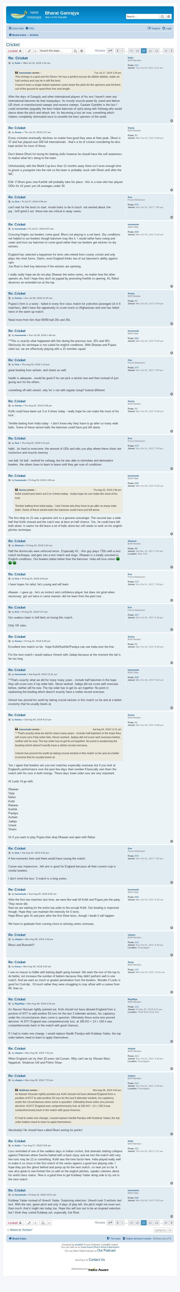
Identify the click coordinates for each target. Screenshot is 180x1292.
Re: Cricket (18, 58)
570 (137, 204)
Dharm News (100, 1247)
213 (137, 942)
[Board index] (26, 14)
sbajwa (131, 935)
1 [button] (122, 51)
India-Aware (87, 1247)
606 (137, 232)
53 (136, 135)
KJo (130, 607)
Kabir (130, 58)
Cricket (13, 44)
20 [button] (137, 51)
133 (137, 1006)
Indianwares (113, 1247)
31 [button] (165, 51)
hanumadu (25, 72)
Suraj (130, 962)
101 (137, 969)
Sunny (131, 128)
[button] (110, 50)
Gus (130, 197)
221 (137, 65)
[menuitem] (29, 28)
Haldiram (24, 1090)
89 (136, 548)
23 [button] (156, 51)
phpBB (78, 1244)
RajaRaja (132, 999)
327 (137, 615)
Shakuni (132, 541)
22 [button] (150, 51)
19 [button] (131, 51)
